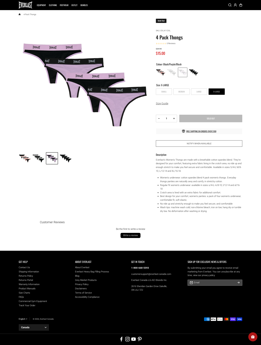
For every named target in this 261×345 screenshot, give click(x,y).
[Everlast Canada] (25, 5)
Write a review (130, 235)
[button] (240, 4)
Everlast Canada (47, 319)
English (22, 319)
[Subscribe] (238, 283)
